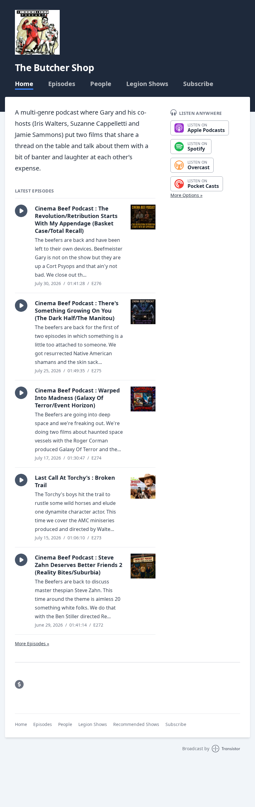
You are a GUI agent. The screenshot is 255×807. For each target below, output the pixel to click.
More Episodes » (32, 643)
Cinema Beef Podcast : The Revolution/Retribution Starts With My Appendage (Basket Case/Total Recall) (76, 219)
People (100, 84)
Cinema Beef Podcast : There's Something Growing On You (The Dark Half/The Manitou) (76, 310)
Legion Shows (147, 84)
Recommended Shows (136, 724)
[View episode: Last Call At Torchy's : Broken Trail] (143, 486)
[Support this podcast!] (19, 684)
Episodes (61, 84)
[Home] (37, 32)
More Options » (186, 195)
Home (24, 84)
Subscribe (198, 84)
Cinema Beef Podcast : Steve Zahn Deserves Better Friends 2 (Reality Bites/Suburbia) (78, 565)
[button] (21, 211)
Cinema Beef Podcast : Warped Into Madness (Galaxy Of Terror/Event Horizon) (77, 398)
